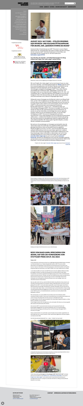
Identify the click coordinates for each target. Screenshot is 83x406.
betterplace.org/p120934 (37, 55)
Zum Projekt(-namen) (20, 13)
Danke (24, 32)
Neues (24, 11)
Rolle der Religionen (20, 21)
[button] (2, 403)
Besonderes (23, 14)
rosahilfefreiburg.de (34, 398)
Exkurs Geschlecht (61, 7)
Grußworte (23, 30)
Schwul (52, 7)
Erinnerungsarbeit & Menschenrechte (20, 17)
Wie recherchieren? (21, 24)
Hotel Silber (57, 178)
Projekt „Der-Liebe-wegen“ (36, 377)
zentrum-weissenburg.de (18, 398)
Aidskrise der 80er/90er (20, 22)
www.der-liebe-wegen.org (38, 136)
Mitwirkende (22, 34)
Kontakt (50, 393)
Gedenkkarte (72, 7)
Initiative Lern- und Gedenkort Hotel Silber (52, 375)
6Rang (59, 84)
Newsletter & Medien (20, 29)
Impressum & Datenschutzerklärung (65, 393)
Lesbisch (46, 7)
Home (41, 7)
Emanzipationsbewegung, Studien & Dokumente (19, 27)
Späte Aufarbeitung (21, 19)
